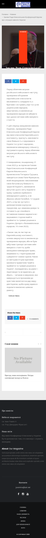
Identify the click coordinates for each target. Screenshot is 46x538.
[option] (23, 365)
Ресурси (23, 518)
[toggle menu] (3, 4)
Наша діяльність (23, 514)
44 (9, 373)
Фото (23, 528)
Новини (13, 14)
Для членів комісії (23, 524)
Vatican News (14, 296)
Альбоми (23, 511)
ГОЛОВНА (23, 507)
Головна (5, 14)
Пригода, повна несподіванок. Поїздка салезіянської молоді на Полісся (19, 376)
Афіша (23, 521)
